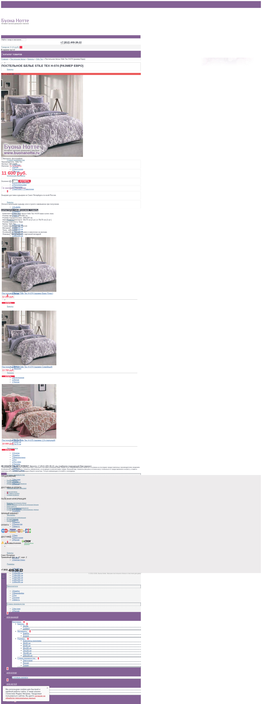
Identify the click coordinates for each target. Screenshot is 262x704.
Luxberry (17, 211)
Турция (26, 665)
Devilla (25, 626)
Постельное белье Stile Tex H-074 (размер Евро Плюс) (27, 293)
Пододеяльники (20, 185)
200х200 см (18, 582)
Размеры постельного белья (16, 503)
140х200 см (18, 575)
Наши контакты (12, 491)
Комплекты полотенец (32, 641)
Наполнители (12, 586)
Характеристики (10, 210)
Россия (16, 540)
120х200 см (18, 573)
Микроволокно (19, 457)
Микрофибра (19, 593)
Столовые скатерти (20, 677)
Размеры (10, 564)
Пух (15, 460)
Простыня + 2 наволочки (24, 189)
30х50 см (26, 643)
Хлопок (17, 453)
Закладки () (11, 521)
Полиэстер (18, 524)
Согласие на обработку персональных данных (23, 509)
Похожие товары (29, 210)
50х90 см (26, 646)
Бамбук (17, 455)
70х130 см (27, 651)
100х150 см (27, 655)
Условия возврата (13, 495)
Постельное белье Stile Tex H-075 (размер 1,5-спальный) (28, 440)
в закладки (8, 188)
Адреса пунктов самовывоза (16, 483)
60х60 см (17, 442)
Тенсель (17, 464)
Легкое (16, 380)
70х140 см (27, 653)
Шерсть (17, 526)
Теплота (10, 373)
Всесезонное (19, 378)
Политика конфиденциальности (17, 508)
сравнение (21, 188)
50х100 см (27, 648)
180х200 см (18, 580)
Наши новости (12, 506)
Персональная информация (16, 517)
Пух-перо (17, 462)
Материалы (22, 631)
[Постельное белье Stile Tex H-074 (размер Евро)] (42, 156)
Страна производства (16, 160)
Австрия (17, 609)
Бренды (10, 69)
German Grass (19, 560)
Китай (16, 167)
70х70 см (17, 444)
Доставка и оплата (13, 493)
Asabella (17, 74)
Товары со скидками (14, 482)
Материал (11, 515)
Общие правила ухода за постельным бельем (23, 504)
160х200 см (18, 578)
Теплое (16, 382)
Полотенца (16, 622)
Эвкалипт (17, 369)
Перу (16, 535)
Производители (12, 480)
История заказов (12, 519)
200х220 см (18, 236)
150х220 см (18, 227)
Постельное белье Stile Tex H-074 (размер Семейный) (27, 367)
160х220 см (18, 229)
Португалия (18, 169)
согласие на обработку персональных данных (25, 697)
